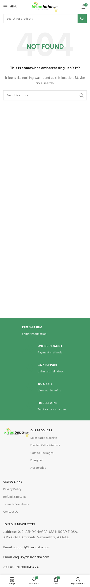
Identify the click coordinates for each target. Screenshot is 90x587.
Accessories (38, 467)
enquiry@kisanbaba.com (30, 557)
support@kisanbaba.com (31, 547)
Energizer (36, 460)
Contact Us (10, 511)
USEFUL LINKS (12, 481)
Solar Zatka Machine (43, 438)
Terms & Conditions (16, 504)
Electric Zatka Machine (45, 445)
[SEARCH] (82, 18)
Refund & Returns (14, 496)
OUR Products (41, 430)
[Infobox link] (45, 331)
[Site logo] (45, 6)
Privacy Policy (12, 489)
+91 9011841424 (26, 567)
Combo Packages (41, 453)
